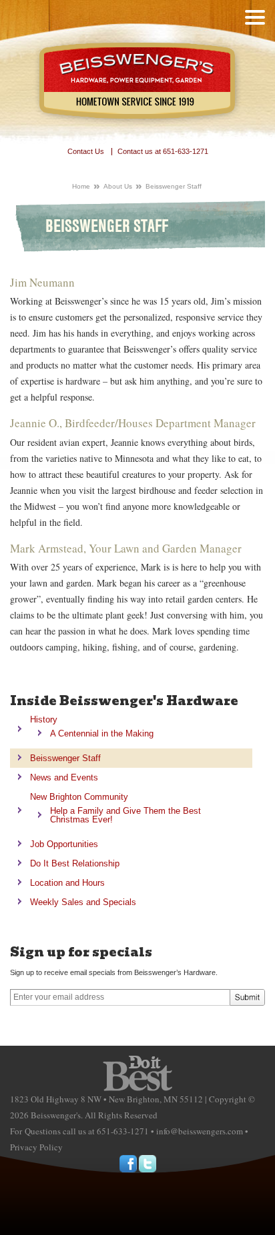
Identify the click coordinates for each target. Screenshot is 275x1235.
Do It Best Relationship (74, 863)
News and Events (64, 777)
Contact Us (85, 151)
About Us (117, 186)
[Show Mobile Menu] (255, 17)
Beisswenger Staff (65, 758)
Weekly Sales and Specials (83, 902)
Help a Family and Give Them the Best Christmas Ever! (125, 815)
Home (81, 186)
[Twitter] (147, 1164)
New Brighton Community (79, 797)
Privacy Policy (36, 1147)
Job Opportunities (64, 844)
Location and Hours (67, 883)
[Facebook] (128, 1164)
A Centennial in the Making (102, 733)
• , (106, 1099)
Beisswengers (137, 82)
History (43, 719)
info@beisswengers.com (199, 1131)
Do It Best (137, 1073)
